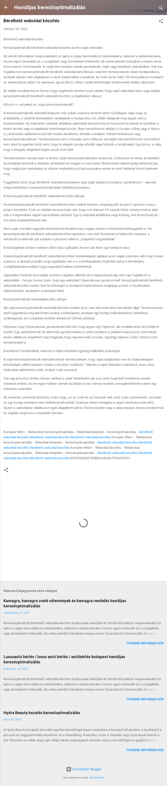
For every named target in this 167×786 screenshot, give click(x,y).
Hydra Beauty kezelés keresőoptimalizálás (41, 712)
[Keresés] (161, 8)
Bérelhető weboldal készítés (50, 437)
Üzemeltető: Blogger (86, 769)
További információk (145, 643)
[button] (161, 22)
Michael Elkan (97, 777)
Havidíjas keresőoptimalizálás (49, 7)
